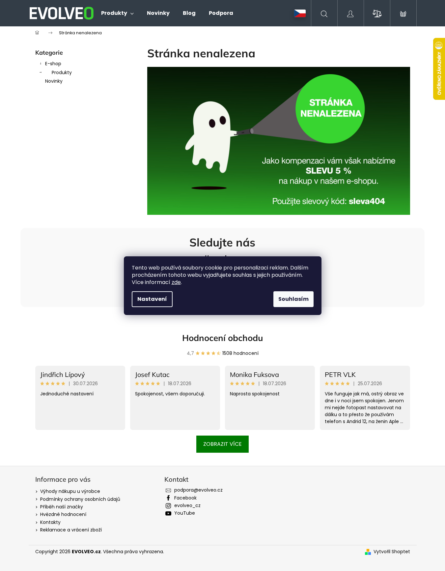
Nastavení (152, 299)
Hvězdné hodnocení (63, 514)
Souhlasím (293, 299)
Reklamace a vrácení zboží (71, 530)
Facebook (185, 498)
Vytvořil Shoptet (392, 552)
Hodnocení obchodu (222, 337)
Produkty (62, 72)
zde (176, 282)
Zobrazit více (222, 444)
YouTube (184, 513)
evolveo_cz (187, 505)
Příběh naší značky (61, 506)
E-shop (53, 63)
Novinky (54, 81)
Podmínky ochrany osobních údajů (80, 499)
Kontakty (50, 522)
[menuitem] (117, 13)
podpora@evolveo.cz (198, 490)
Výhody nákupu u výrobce (70, 491)
